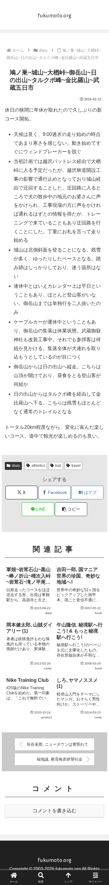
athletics (38, 465)
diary (16, 465)
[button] (71, 509)
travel (76, 465)
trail (58, 465)
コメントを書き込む (54, 810)
